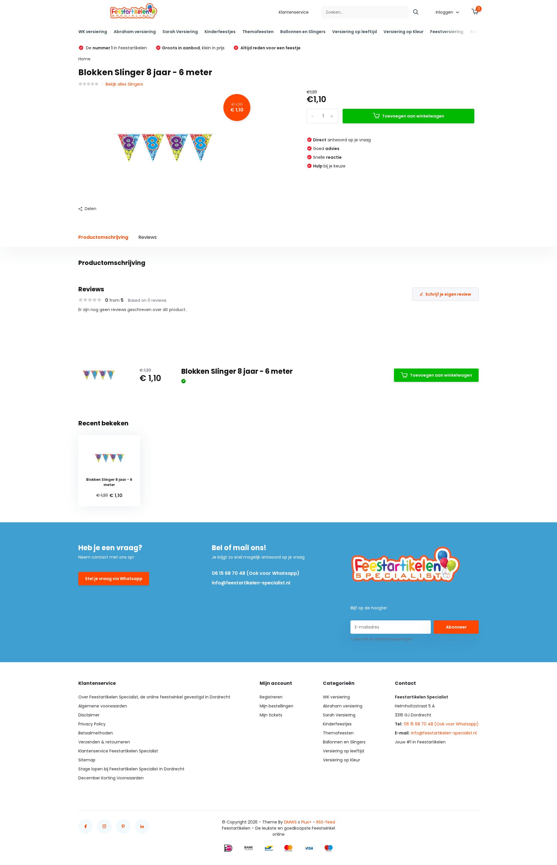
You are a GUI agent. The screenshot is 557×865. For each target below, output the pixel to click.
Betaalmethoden (95, 733)
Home (84, 59)
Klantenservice (294, 12)
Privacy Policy (92, 724)
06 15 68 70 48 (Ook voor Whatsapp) (255, 573)
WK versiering (92, 32)
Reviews (147, 237)
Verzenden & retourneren (104, 742)
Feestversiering (446, 32)
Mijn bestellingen (276, 706)
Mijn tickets (271, 715)
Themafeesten (258, 32)
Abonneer (456, 627)
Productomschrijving (103, 237)
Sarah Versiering (180, 32)
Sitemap (86, 760)
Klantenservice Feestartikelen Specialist (118, 751)
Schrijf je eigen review (448, 294)
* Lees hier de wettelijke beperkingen (381, 639)
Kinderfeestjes (220, 32)
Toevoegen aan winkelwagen (413, 116)
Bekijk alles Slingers (124, 84)
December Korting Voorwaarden (111, 778)
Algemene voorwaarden (102, 706)
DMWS (290, 822)
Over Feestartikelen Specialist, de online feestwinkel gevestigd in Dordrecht (154, 697)
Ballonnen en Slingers (302, 32)
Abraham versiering (135, 32)
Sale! (475, 32)
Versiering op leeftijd (354, 32)
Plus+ (306, 822)
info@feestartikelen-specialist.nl (251, 582)
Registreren (271, 697)
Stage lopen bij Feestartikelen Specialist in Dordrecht (131, 769)
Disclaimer (89, 715)
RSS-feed (325, 822)
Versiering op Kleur (404, 32)
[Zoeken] (416, 12)
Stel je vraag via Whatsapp (113, 579)
